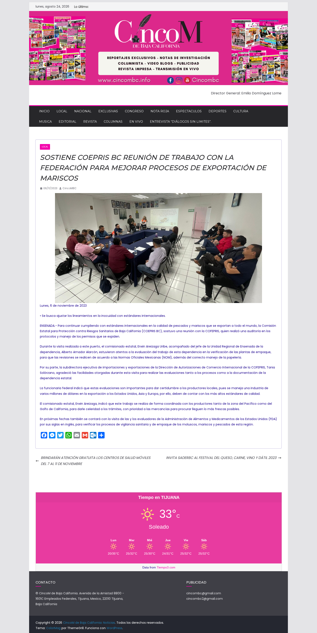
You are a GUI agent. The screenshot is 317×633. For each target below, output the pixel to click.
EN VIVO (136, 122)
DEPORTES (217, 111)
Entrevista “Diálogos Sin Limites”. (180, 122)
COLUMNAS (113, 122)
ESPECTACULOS (189, 111)
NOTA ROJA (160, 111)
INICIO (44, 111)
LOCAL (61, 111)
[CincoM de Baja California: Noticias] (158, 13)
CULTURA (240, 111)
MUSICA (45, 122)
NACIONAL (82, 111)
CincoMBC (70, 188)
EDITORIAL (67, 122)
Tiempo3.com (166, 567)
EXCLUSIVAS (108, 111)
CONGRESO (134, 111)
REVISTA (90, 122)
